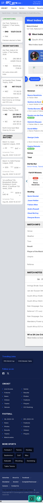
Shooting (18, 461)
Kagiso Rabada (34, 146)
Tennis (19, 450)
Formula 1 (8, 450)
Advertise (5, 477)
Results (26, 392)
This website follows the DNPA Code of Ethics (18, 490)
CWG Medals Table (25, 361)
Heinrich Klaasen (35, 122)
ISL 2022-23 (9, 419)
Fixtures (31, 8)
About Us (15, 477)
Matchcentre (9, 437)
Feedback (25, 477)
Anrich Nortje (32, 166)
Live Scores (8, 389)
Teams (6, 403)
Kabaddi (7, 461)
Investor (16, 482)
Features (27, 400)
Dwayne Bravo (34, 217)
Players (26, 403)
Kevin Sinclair (33, 196)
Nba (26, 455)
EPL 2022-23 (28, 419)
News (6, 396)
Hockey (29, 450)
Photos (26, 396)
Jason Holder (33, 200)
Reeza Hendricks (35, 95)
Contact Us (15, 486)
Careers (5, 486)
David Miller (32, 129)
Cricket (4, 8)
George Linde (33, 137)
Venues (7, 407)
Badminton (8, 455)
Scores (14, 8)
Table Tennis (9, 466)
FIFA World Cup (9, 361)
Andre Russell (33, 209)
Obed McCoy (33, 213)
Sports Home (6, 13)
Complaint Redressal (29, 482)
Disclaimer (6, 482)
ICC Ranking (28, 407)
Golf (19, 455)
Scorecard (35, 79)
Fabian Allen (33, 205)
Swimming (31, 461)
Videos (7, 400)
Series (22, 8)
